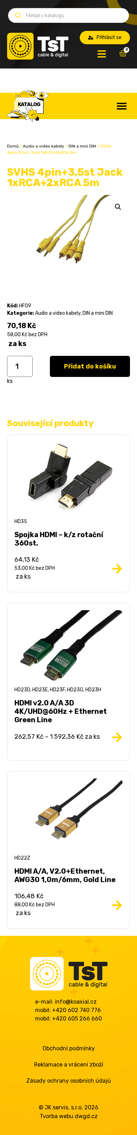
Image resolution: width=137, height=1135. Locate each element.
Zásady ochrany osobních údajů (68, 1080)
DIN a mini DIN (82, 146)
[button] (122, 106)
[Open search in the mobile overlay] (68, 15)
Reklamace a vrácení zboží (68, 1064)
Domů (13, 146)
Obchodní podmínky (69, 1048)
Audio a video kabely (43, 146)
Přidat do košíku (90, 366)
